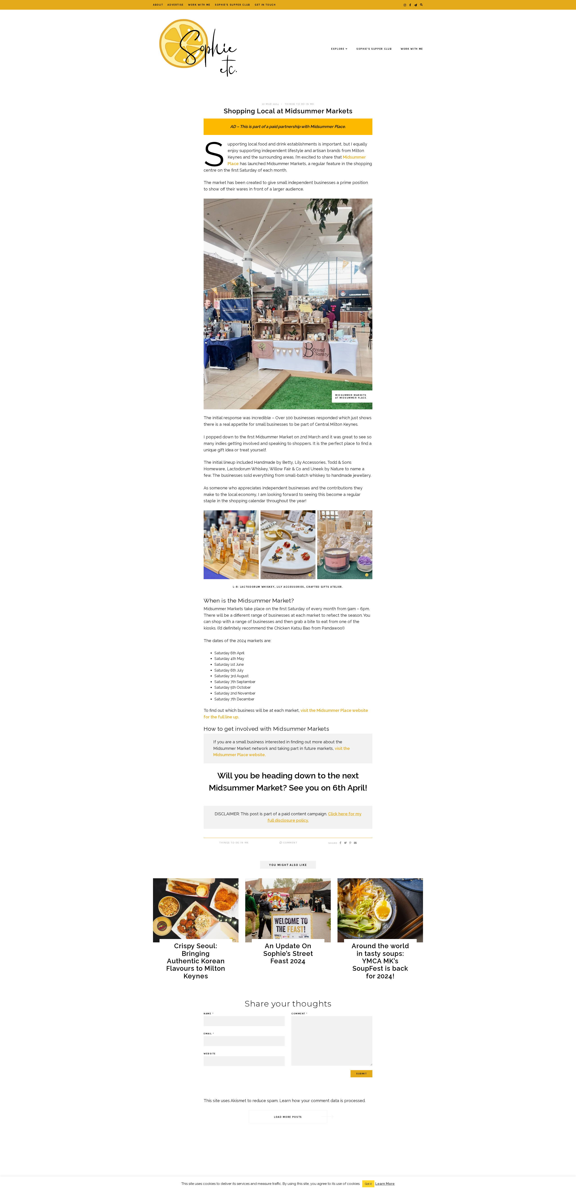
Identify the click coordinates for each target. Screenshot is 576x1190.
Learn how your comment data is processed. (322, 1100)
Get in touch (265, 4)
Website (210, 1053)
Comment (289, 842)
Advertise (175, 4)
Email (209, 1033)
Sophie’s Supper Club (232, 4)
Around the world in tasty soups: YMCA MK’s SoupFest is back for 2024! (380, 961)
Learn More (385, 1184)
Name (209, 1013)
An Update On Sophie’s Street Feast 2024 (288, 953)
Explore (337, 48)
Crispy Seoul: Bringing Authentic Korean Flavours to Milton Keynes (195, 961)
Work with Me (199, 4)
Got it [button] (368, 1184)
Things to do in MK (299, 104)
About (158, 4)
